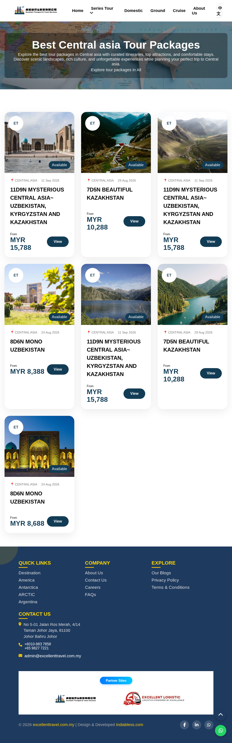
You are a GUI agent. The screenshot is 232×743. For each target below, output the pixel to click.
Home (77, 10)
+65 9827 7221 (36, 648)
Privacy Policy (165, 580)
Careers (93, 587)
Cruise (179, 10)
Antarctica (28, 587)
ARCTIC (27, 594)
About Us (198, 10)
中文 (219, 11)
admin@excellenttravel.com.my (52, 656)
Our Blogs (161, 572)
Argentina (28, 601)
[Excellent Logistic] (154, 699)
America (27, 580)
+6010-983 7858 (37, 644)
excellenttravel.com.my (53, 724)
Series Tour (102, 8)
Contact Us (96, 580)
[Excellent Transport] (77, 699)
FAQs (90, 594)
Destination (30, 572)
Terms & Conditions (171, 587)
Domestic (133, 10)
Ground (157, 10)
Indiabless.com (129, 724)
